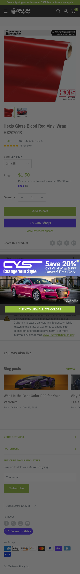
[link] (40, 281)
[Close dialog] (78, 261)
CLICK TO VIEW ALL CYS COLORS (40, 309)
